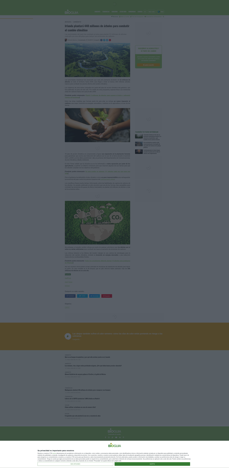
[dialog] (114, 454)
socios (54, 453)
